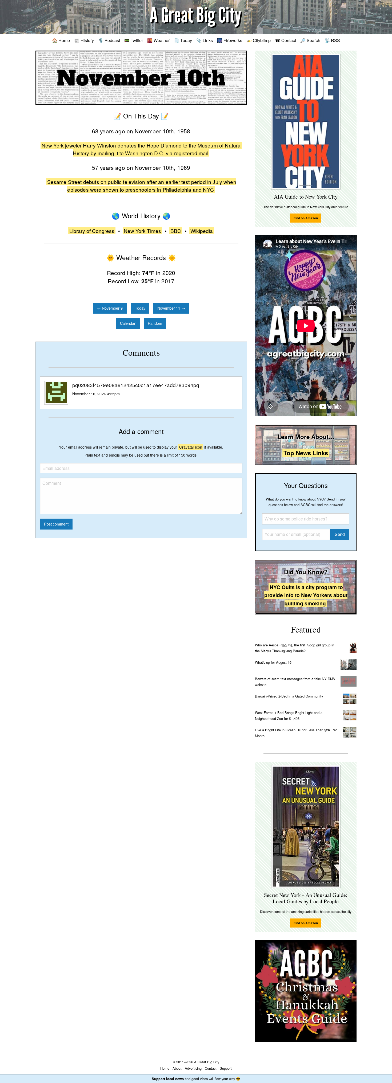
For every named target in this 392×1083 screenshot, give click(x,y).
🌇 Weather (158, 40)
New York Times (142, 230)
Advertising (193, 1068)
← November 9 (110, 308)
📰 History (84, 40)
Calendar (127, 323)
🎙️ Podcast (109, 40)
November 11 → (171, 308)
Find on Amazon (306, 218)
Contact (211, 1068)
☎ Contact (285, 40)
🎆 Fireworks (229, 40)
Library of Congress (91, 230)
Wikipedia (201, 230)
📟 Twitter (133, 40)
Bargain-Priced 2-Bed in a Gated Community (289, 696)
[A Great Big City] (196, 17)
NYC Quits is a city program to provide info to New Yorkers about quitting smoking (305, 595)
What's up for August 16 (273, 662)
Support (226, 1068)
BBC (175, 230)
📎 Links (204, 40)
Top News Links (305, 453)
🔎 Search (310, 40)
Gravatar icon (190, 447)
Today (140, 308)
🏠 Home (61, 40)
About (177, 1068)
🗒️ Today (183, 40)
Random (155, 323)
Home (164, 1068)
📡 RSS (332, 40)
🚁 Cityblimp (258, 40)
